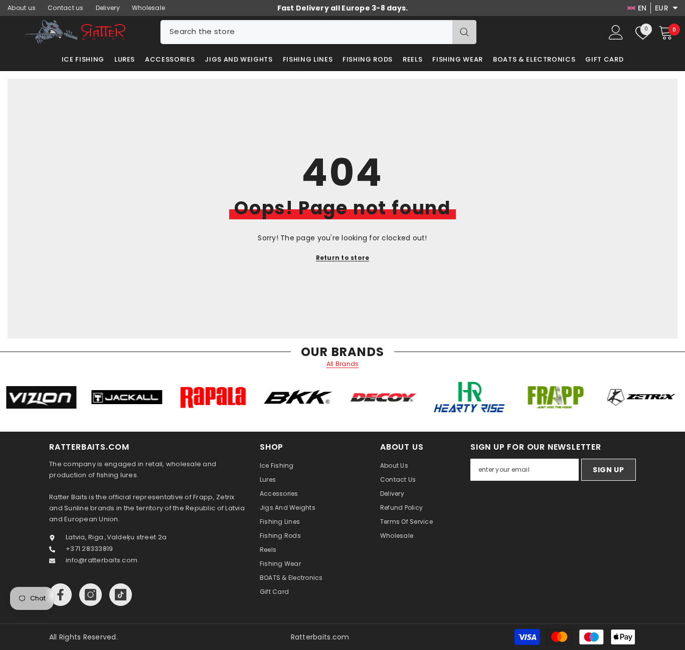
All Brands (342, 364)
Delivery (108, 8)
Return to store (343, 257)
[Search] (318, 32)
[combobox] (306, 32)
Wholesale (148, 8)
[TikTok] (120, 594)
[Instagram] (90, 594)
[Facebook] (60, 594)
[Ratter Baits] (61, 397)
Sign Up (608, 470)
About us (22, 8)
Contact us (66, 8)
